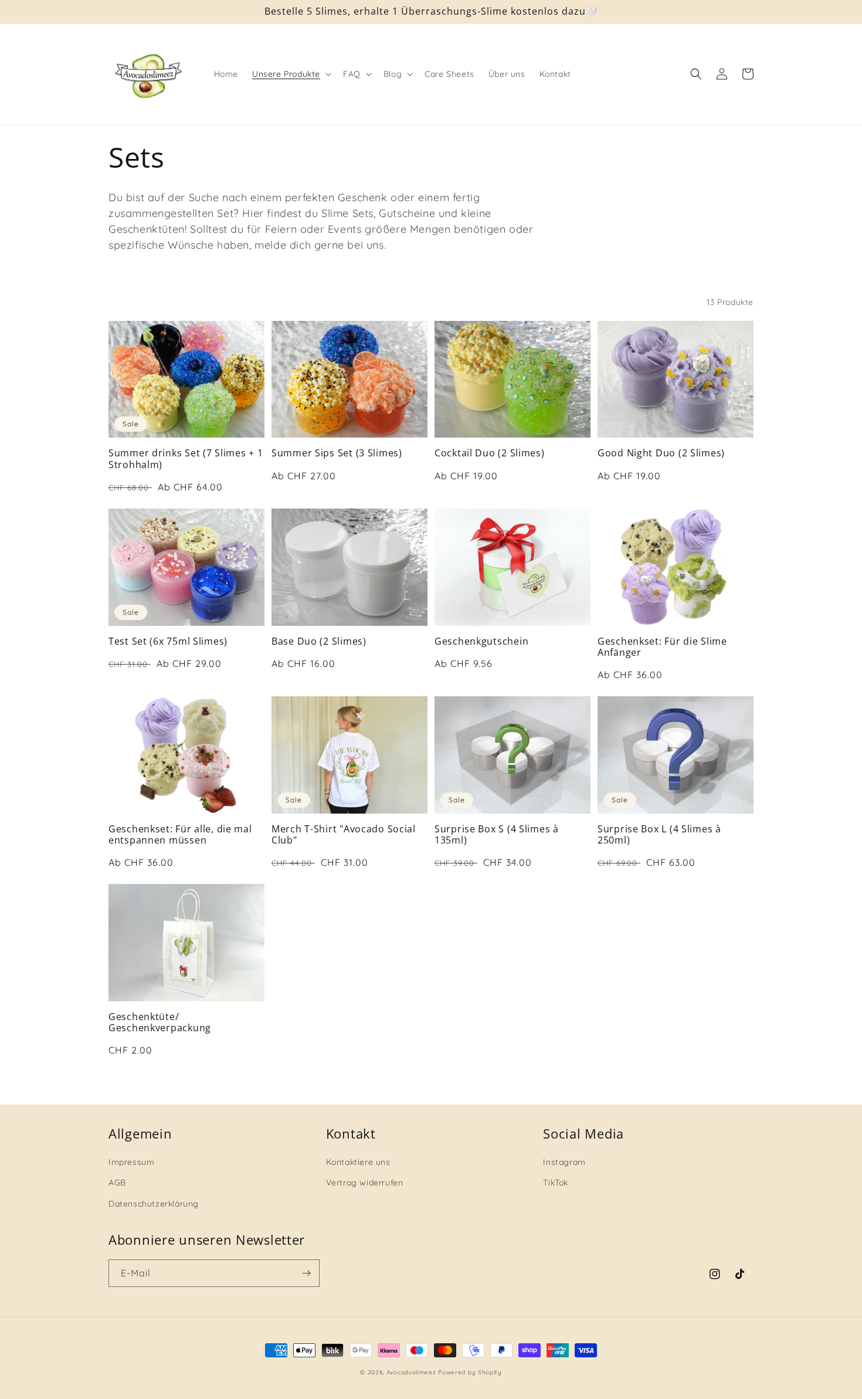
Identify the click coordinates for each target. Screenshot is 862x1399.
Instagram (564, 1162)
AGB (117, 1182)
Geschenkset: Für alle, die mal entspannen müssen (180, 835)
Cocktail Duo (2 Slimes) (490, 453)
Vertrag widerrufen (364, 1182)
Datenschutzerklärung (153, 1203)
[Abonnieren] (306, 1273)
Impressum (131, 1162)
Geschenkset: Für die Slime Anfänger (662, 647)
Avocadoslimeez (411, 1372)
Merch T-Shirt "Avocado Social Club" (344, 835)
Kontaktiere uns (358, 1162)
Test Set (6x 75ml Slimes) (168, 641)
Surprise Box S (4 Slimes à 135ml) (497, 835)
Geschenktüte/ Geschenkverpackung (159, 1022)
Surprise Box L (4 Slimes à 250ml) (659, 835)
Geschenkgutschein (481, 641)
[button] (290, 74)
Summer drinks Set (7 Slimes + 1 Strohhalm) (185, 459)
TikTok (555, 1182)
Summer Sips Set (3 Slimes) (337, 453)
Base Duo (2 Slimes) (319, 641)
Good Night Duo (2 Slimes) (661, 453)
